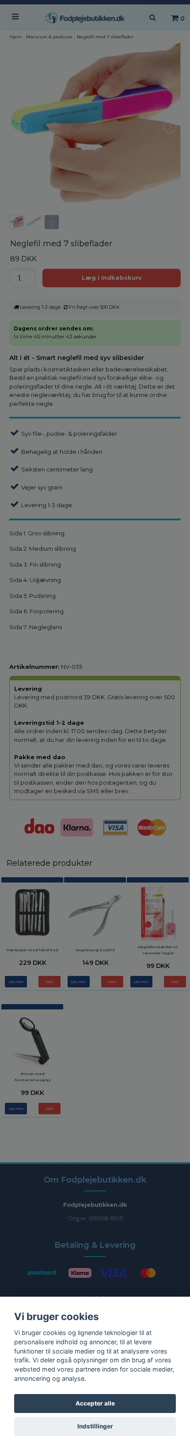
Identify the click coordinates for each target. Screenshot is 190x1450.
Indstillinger (95, 1426)
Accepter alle (95, 1403)
